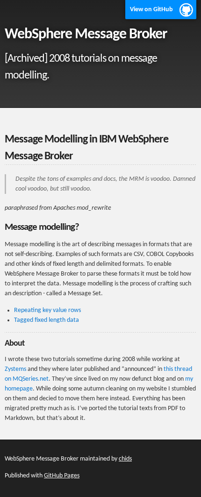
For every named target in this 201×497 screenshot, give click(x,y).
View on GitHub (151, 9)
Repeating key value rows (47, 310)
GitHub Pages (61, 475)
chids (125, 458)
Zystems (15, 369)
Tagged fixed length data (46, 320)
